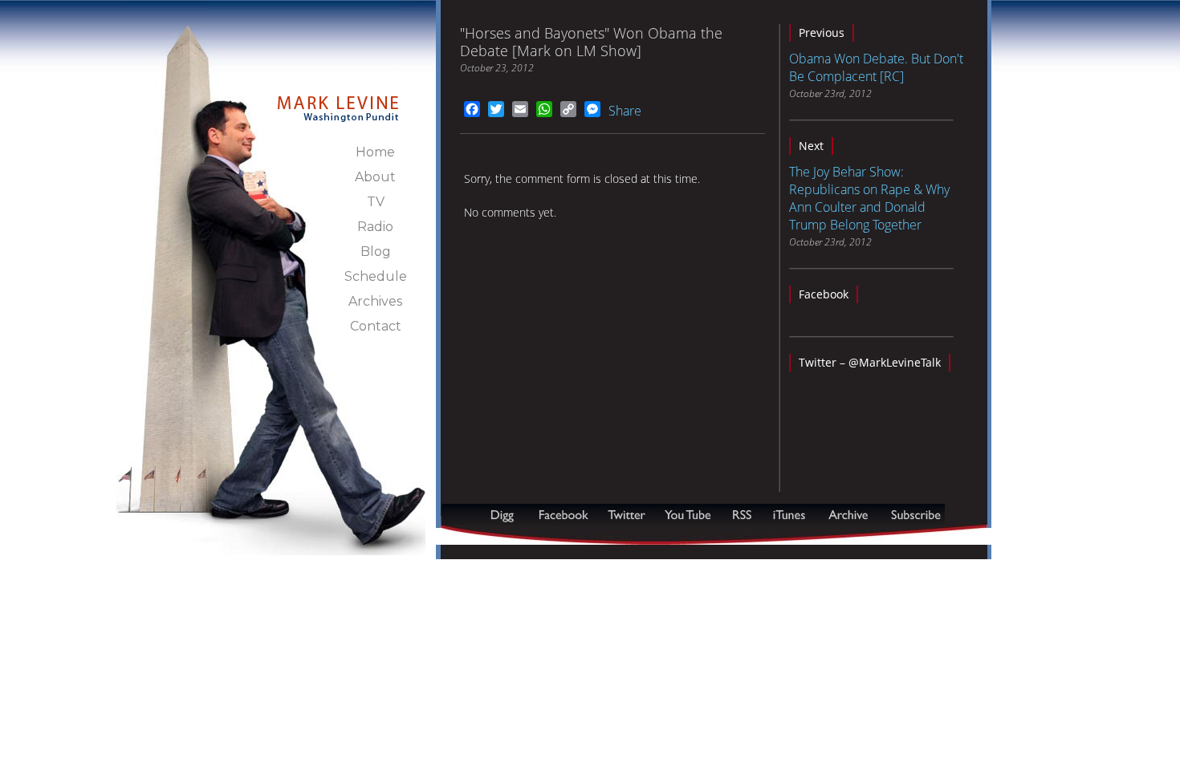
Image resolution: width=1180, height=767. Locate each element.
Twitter (628, 515)
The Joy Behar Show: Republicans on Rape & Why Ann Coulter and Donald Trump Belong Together (869, 198)
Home (375, 152)
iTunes (789, 515)
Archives (375, 301)
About (375, 177)
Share (624, 111)
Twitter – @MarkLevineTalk (870, 362)
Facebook (823, 294)
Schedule (375, 276)
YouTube (689, 515)
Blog (375, 251)
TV (376, 201)
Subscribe (519, 536)
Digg (505, 515)
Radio (375, 226)
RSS (742, 515)
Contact (375, 326)
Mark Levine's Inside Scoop (338, 99)
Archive (848, 515)
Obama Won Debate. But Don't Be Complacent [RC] (876, 67)
